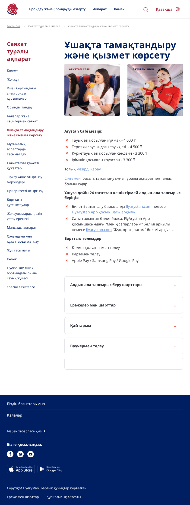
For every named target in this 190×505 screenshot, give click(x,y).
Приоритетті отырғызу (25, 191)
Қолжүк (12, 70)
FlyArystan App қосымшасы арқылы (104, 212)
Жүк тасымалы (18, 250)
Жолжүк (13, 79)
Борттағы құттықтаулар (18, 202)
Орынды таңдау (19, 107)
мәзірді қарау (88, 169)
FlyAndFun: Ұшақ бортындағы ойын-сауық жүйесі (22, 273)
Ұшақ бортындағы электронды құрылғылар (21, 93)
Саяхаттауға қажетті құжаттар (23, 165)
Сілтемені (73, 178)
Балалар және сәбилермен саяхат (22, 118)
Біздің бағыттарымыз (26, 403)
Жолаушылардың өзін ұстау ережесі (24, 216)
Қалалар (14, 415)
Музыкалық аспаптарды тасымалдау (16, 149)
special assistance (21, 287)
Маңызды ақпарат (22, 227)
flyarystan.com (139, 206)
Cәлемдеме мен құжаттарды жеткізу (23, 239)
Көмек (119, 9)
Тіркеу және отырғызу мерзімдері (24, 179)
